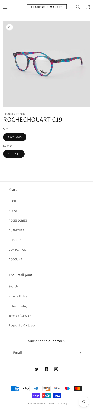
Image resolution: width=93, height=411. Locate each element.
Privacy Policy (18, 296)
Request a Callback (22, 325)
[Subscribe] (79, 353)
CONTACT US (17, 250)
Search (13, 286)
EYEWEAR (15, 211)
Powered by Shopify (58, 403)
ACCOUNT (15, 259)
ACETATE (14, 154)
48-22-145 (15, 137)
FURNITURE (16, 230)
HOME (13, 201)
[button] (5, 7)
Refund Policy (18, 306)
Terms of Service (20, 316)
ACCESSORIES (18, 220)
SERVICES (15, 240)
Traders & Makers (40, 403)
